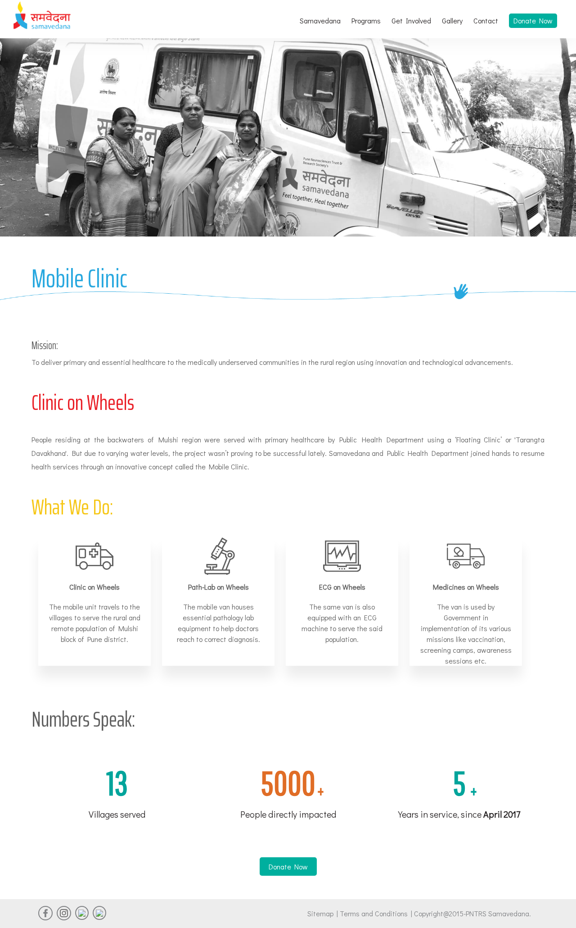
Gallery (452, 20)
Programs (366, 20)
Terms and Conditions (375, 913)
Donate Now (533, 20)
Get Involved (411, 20)
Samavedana (320, 20)
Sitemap (320, 913)
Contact (485, 20)
